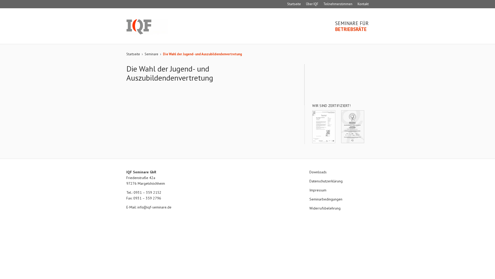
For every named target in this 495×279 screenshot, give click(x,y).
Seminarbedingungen (325, 199)
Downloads (318, 172)
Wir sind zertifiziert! (331, 105)
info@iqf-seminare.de (154, 207)
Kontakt (363, 4)
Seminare (151, 54)
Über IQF (312, 4)
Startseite (294, 4)
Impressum (317, 190)
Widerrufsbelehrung (325, 208)
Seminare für (352, 26)
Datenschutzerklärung (326, 181)
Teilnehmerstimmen (337, 4)
